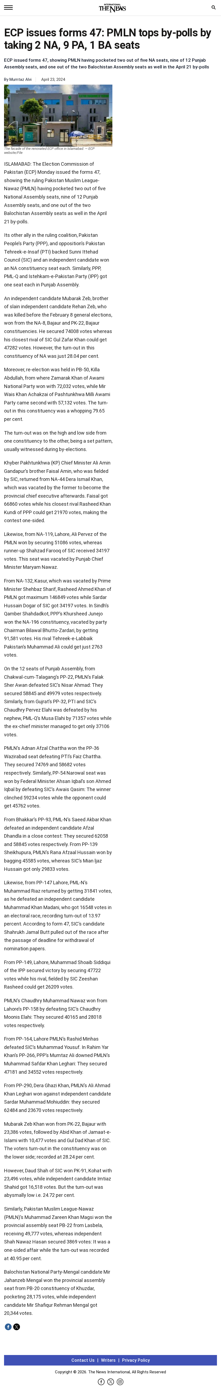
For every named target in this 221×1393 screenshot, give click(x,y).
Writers (108, 1360)
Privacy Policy (136, 1360)
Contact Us (83, 1360)
